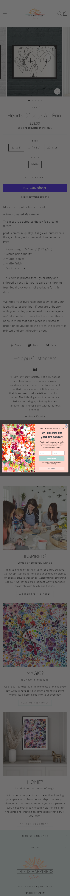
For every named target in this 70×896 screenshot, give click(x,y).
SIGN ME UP (51, 458)
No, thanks (51, 469)
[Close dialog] (66, 425)
